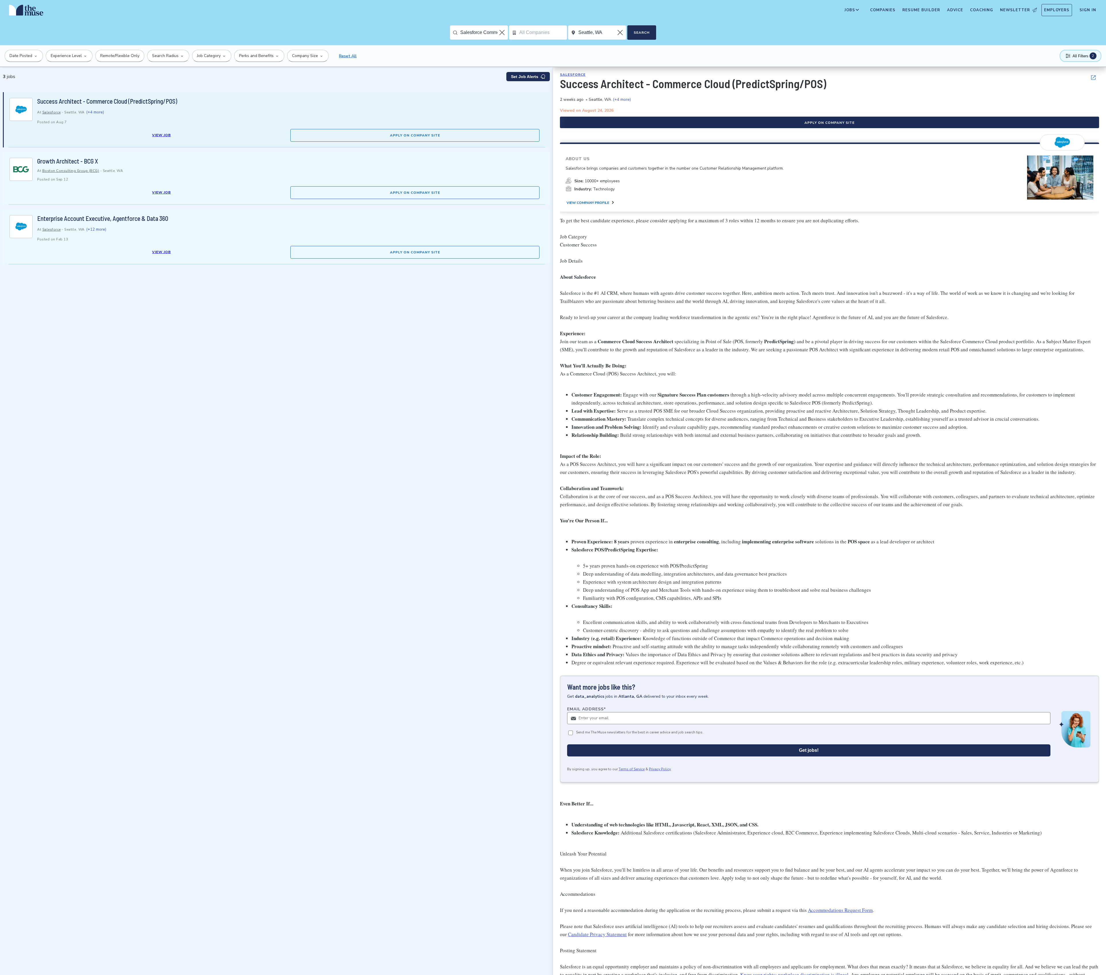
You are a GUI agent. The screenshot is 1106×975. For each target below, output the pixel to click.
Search (641, 32)
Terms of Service (632, 769)
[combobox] (484, 32)
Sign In (1088, 10)
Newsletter (1015, 10)
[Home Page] (26, 11)
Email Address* (586, 709)
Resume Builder (921, 10)
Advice (955, 10)
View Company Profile (588, 202)
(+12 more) (96, 229)
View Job (161, 135)
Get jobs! (809, 750)
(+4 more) (95, 112)
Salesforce (51, 112)
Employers (1056, 10)
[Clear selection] (502, 32)
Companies (882, 10)
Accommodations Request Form (840, 910)
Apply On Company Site (415, 135)
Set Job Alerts (524, 76)
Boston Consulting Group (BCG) (70, 170)
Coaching (981, 10)
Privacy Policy (660, 769)
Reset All (348, 56)
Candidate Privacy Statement (597, 934)
